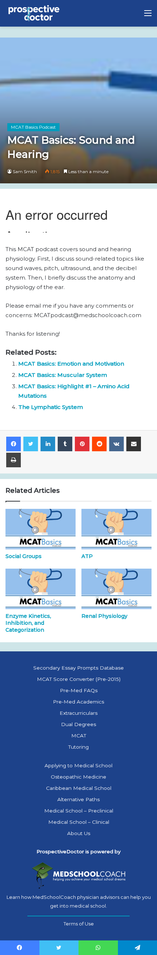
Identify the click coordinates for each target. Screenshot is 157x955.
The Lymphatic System (50, 407)
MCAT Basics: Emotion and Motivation (71, 363)
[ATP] (116, 529)
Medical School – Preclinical (78, 811)
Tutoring (78, 747)
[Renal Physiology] (116, 589)
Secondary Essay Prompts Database (78, 668)
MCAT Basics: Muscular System (62, 374)
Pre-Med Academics (78, 702)
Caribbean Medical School (78, 788)
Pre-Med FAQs (78, 690)
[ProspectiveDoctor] (34, 13)
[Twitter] (30, 444)
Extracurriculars (78, 713)
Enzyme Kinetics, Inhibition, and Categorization (28, 623)
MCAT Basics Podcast (33, 127)
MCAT (78, 735)
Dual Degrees (78, 724)
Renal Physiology (104, 616)
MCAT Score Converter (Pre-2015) (78, 679)
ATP (87, 556)
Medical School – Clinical (78, 822)
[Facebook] (13, 444)
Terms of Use (79, 924)
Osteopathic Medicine (78, 777)
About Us (78, 833)
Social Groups (23, 556)
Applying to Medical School (78, 765)
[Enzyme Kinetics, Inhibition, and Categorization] (40, 589)
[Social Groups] (40, 529)
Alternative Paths (78, 799)
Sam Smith (25, 171)
